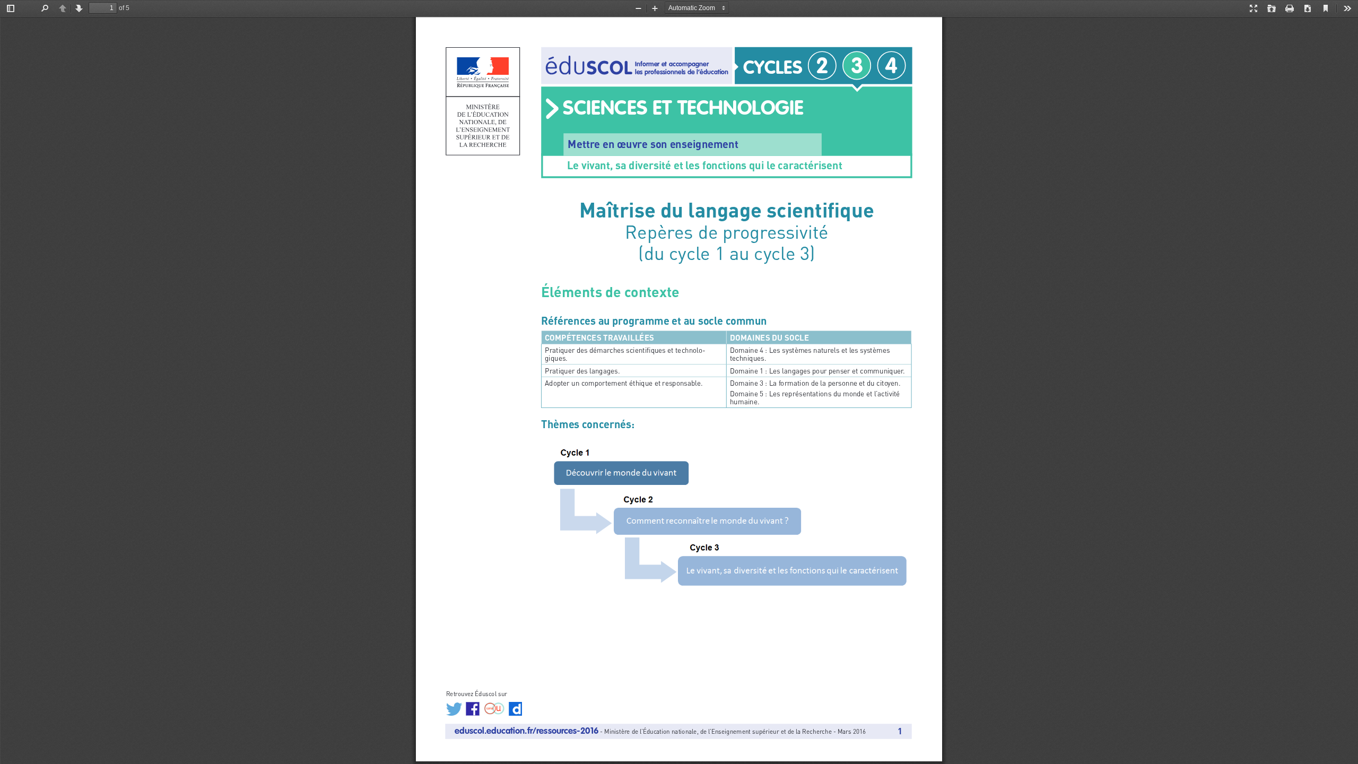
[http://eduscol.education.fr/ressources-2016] (526, 730)
